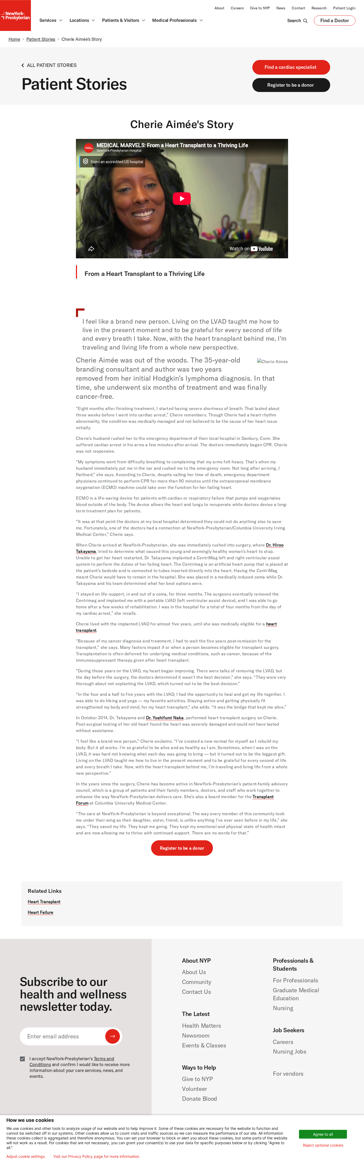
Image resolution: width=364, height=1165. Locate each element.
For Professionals (295, 980)
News (280, 8)
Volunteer (194, 1088)
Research (319, 8)
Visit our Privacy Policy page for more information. (96, 1156)
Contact (298, 8)
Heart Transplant (44, 901)
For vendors (288, 1073)
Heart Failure (40, 912)
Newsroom (195, 1035)
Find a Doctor (334, 22)
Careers (237, 8)
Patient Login (344, 8)
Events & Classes (204, 1045)
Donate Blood (199, 1098)
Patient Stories (40, 39)
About (219, 8)
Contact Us (196, 991)
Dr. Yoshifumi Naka (165, 717)
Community (196, 982)
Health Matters (201, 1025)
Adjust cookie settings (25, 1156)
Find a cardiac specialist (290, 67)
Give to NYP (260, 8)
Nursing (283, 1008)
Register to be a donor (290, 85)
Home (14, 39)
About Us (194, 972)
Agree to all (323, 1134)
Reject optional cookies (323, 1145)
